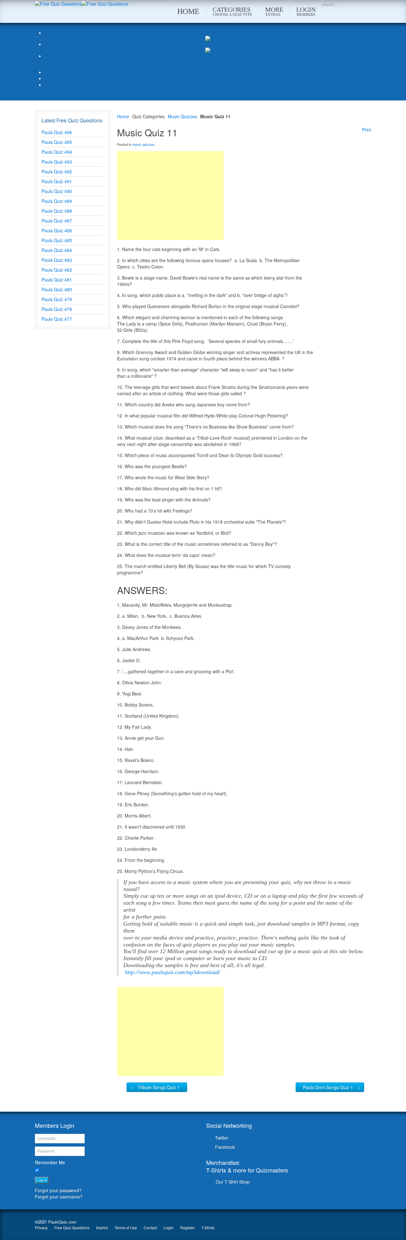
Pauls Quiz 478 (57, 309)
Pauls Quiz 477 (57, 319)
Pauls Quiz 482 (57, 270)
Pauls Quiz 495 (57, 142)
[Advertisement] (170, 195)
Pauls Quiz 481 (57, 279)
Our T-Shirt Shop (233, 1182)
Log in (41, 1180)
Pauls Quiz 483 (57, 260)
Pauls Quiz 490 (57, 191)
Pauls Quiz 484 (57, 250)
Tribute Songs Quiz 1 (159, 1087)
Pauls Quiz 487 (57, 220)
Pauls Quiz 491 (57, 181)
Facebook (225, 1147)
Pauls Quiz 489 (57, 201)
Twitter (221, 1137)
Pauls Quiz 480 (57, 289)
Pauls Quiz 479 (57, 299)
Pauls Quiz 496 (57, 132)
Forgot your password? (58, 1190)
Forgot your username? (58, 1196)
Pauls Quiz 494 (57, 152)
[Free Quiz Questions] (58, 3)
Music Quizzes (182, 116)
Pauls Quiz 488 (57, 211)
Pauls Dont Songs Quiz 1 (328, 1087)
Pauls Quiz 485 (57, 240)
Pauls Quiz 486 (57, 230)
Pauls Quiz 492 (57, 171)
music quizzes (143, 144)
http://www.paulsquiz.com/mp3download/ (172, 972)
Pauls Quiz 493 (57, 161)
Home (123, 116)
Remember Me (50, 1162)
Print (366, 129)
